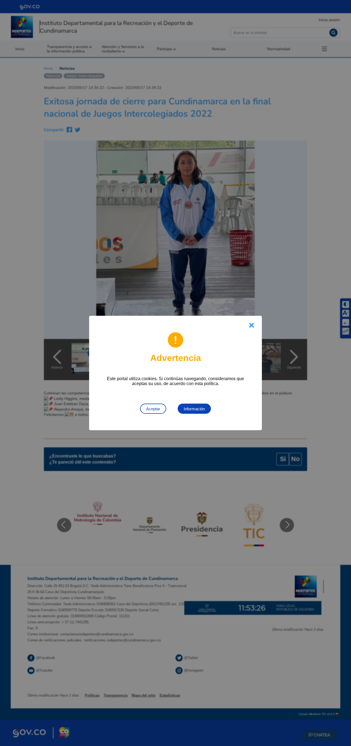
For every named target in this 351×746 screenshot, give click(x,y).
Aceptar (153, 408)
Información (194, 408)
